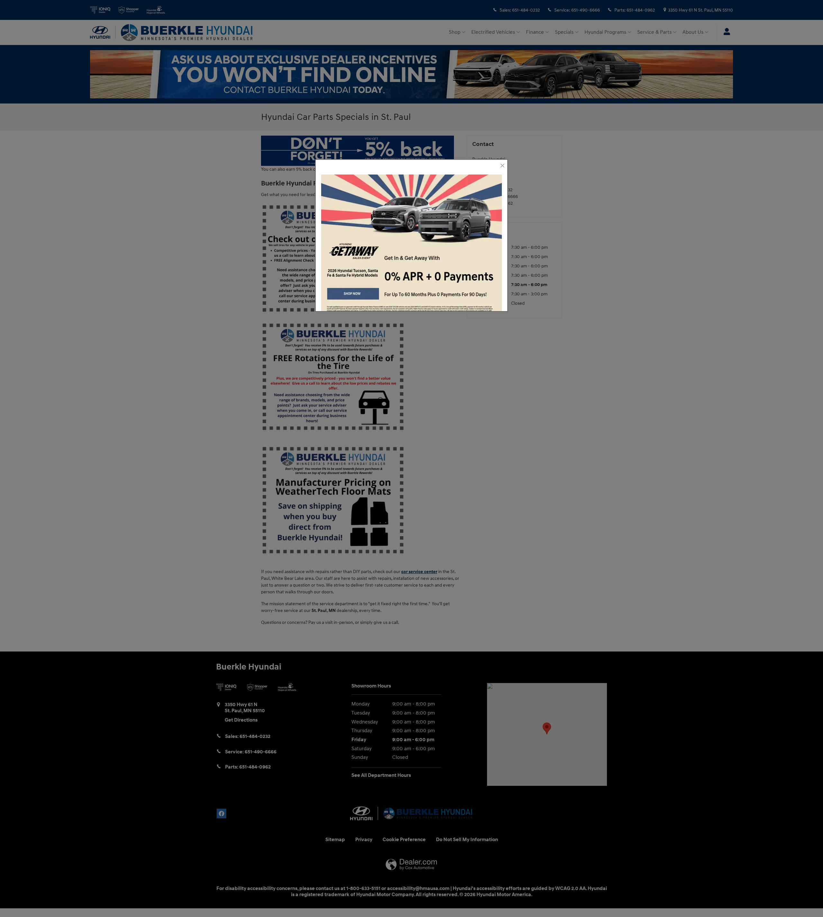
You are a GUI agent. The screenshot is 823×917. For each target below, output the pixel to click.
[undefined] (411, 247)
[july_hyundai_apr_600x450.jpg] (411, 247)
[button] (502, 166)
